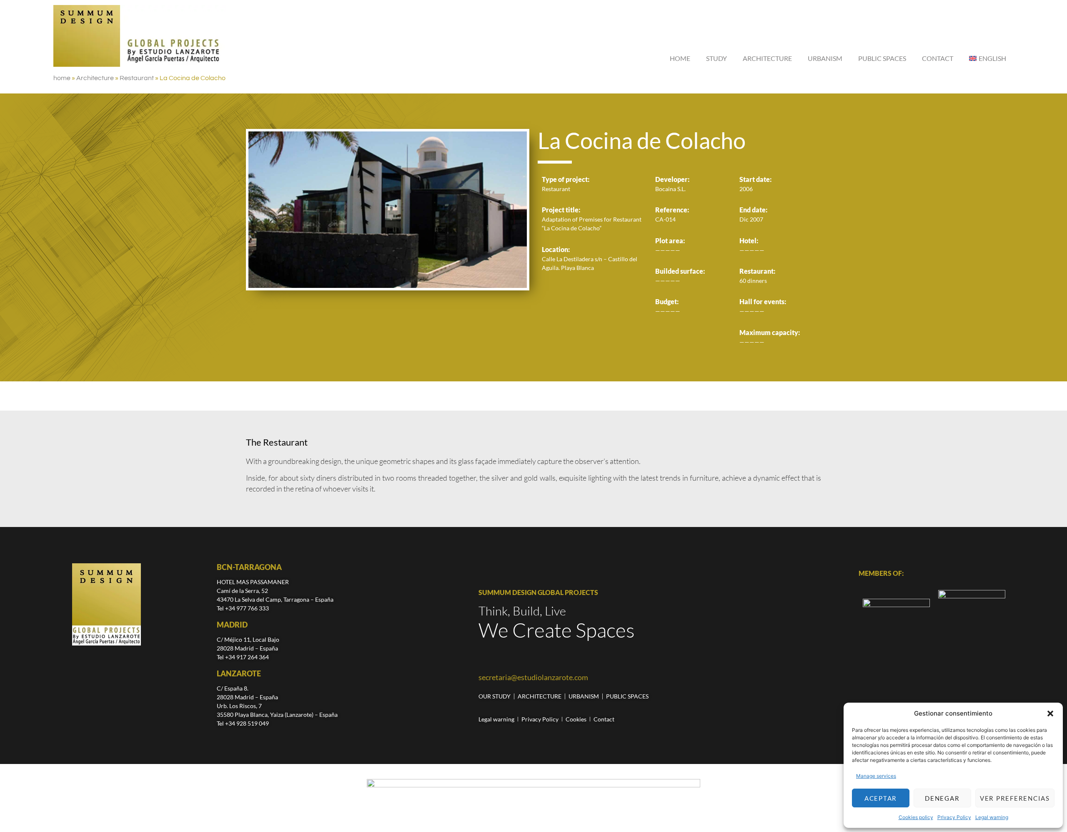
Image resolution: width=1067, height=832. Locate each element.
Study (716, 58)
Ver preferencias (1015, 798)
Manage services (876, 776)
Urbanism (825, 58)
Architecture (767, 58)
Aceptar (880, 798)
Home (680, 58)
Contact (937, 58)
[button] (1050, 713)
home (61, 78)
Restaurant (137, 78)
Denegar (942, 798)
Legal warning (991, 817)
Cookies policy (916, 817)
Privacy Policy (954, 817)
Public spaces (882, 58)
